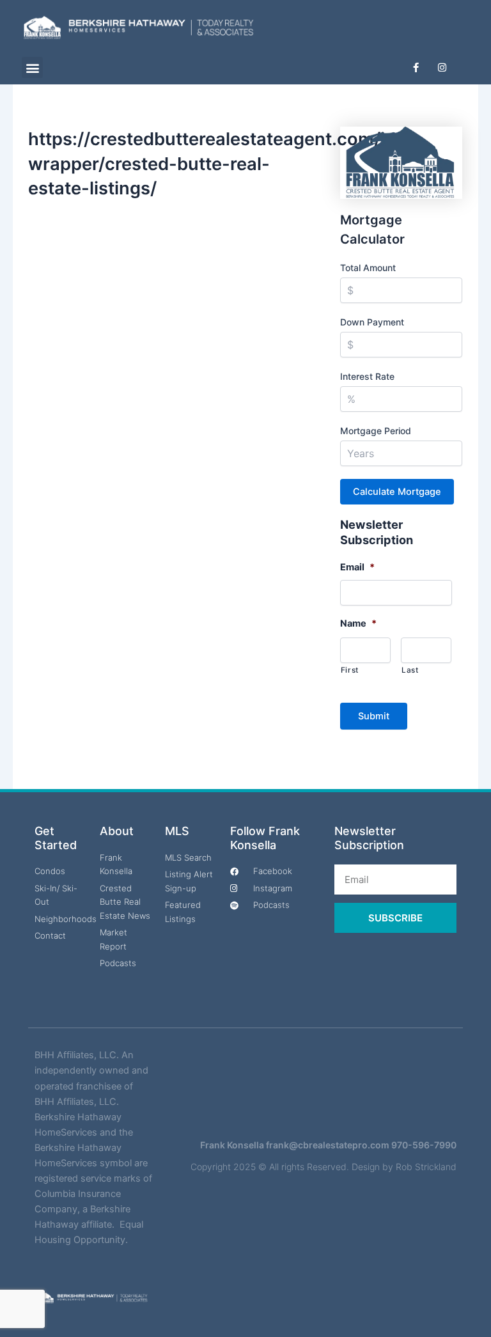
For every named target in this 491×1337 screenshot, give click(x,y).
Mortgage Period (375, 430)
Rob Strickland (426, 1166)
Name (358, 623)
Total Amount (368, 267)
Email (357, 567)
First (350, 670)
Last (410, 670)
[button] (32, 67)
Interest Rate (367, 376)
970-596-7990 (423, 1144)
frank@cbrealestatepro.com (327, 1144)
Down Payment (372, 322)
